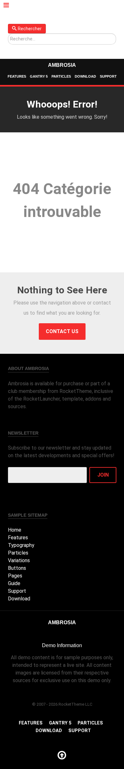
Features (17, 76)
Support (108, 76)
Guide (14, 583)
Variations (19, 560)
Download (85, 76)
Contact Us (62, 331)
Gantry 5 (39, 76)
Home (14, 530)
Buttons (17, 568)
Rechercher (30, 28)
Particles (61, 76)
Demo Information (62, 645)
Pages (15, 576)
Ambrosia (62, 65)
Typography (21, 545)
